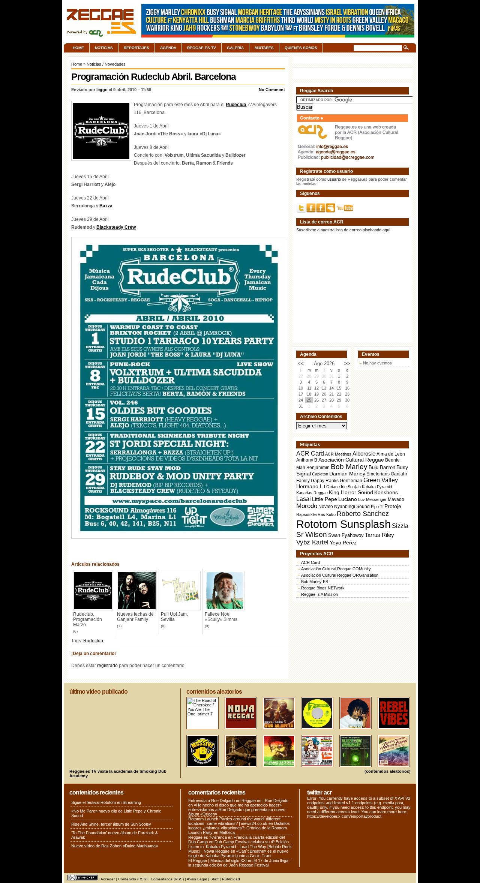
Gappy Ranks (325, 480)
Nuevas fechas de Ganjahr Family (135, 617)
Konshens (386, 492)
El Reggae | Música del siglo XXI (217, 860)
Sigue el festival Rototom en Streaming (106, 802)
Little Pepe (324, 499)
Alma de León (390, 453)
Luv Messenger (372, 499)
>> (347, 363)
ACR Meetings (338, 454)
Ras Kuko (327, 514)
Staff (214, 879)
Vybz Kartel (312, 542)
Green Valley (380, 480)
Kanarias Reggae (312, 492)
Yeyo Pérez (343, 543)
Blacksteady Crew (116, 227)
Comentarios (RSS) (167, 879)
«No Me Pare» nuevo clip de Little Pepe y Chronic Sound (116, 813)
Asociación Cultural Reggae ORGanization (339, 575)
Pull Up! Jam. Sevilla (174, 617)
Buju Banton (382, 467)
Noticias (104, 48)
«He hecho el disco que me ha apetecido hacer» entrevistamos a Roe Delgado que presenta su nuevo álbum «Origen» (236, 809)
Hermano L (309, 486)
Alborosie (363, 453)
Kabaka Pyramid (377, 486)
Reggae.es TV (201, 48)
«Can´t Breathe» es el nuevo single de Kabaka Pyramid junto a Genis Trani (238, 853)
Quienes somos (301, 48)
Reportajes (136, 48)
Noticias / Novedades (106, 64)
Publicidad (231, 879)
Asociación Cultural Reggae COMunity (336, 569)
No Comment (272, 89)
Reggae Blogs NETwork (323, 588)
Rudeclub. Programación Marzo (87, 619)
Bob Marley (349, 467)
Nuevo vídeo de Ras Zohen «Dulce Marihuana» (114, 846)
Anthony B (306, 459)
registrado (107, 665)
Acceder (107, 879)
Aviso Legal (197, 879)
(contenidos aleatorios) (387, 771)
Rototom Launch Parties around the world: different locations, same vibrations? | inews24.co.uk (234, 821)
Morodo (306, 506)
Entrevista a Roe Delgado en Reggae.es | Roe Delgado (238, 800)
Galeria (235, 48)
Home (78, 48)
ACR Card (310, 453)
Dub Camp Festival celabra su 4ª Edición (251, 842)
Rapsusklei (306, 514)
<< (301, 363)
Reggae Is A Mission (319, 594)
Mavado (396, 499)
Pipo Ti (377, 506)
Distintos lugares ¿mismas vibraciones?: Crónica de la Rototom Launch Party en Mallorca (239, 828)
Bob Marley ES (314, 581)
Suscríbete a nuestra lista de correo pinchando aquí (343, 230)
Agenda (168, 48)
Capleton (320, 474)
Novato (325, 506)
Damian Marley (347, 474)
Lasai (303, 498)
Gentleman (351, 480)
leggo (102, 89)
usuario (334, 179)
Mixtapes (264, 48)
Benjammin (318, 467)
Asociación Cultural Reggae (351, 460)
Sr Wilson (311, 534)
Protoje (392, 506)
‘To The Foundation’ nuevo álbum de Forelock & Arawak (114, 835)
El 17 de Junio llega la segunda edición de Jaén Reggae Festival (238, 862)
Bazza (105, 205)
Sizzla (400, 526)
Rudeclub (236, 104)
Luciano (347, 499)
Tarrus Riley (379, 535)
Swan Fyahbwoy (346, 535)
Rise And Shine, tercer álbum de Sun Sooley (111, 824)
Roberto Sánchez (363, 513)
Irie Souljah (351, 486)
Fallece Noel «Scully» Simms (221, 617)
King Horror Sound (351, 492)
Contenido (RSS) (132, 879)
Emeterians (378, 474)
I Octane (332, 486)
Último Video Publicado (98, 691)
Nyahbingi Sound (352, 506)
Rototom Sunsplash (343, 524)
